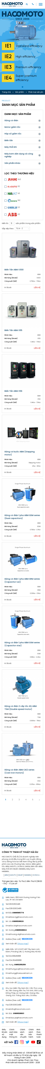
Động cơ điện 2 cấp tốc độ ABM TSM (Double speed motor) (20, 707)
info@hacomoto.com (20, 1009)
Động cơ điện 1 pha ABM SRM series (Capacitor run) (22, 580)
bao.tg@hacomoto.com (22, 917)
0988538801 (18, 1013)
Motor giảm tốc (12, 127)
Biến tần (8, 140)
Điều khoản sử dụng (4, 1033)
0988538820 (18, 921)
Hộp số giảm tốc (12, 134)
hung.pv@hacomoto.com (22, 969)
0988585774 (18, 913)
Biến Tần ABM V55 (13, 330)
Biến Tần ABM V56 (13, 391)
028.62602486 (15, 909)
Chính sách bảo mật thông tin (13, 1033)
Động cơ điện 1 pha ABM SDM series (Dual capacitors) (22, 516)
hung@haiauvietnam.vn (21, 973)
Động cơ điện (11, 121)
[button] (22, 87)
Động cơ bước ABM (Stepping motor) (19, 453)
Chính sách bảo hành (31, 1033)
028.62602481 (14, 904)
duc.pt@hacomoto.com (22, 1018)
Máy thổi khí (10, 147)
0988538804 (21, 930)
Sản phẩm (19, 92)
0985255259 (20, 965)
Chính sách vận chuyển (23, 1033)
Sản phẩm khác (12, 163)
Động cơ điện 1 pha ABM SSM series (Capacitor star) (22, 644)
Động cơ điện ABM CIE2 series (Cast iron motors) (19, 771)
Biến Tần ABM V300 (14, 270)
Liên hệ (37, 288)
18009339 (26, 939)
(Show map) (22, 944)
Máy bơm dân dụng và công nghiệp (18, 155)
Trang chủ (6, 92)
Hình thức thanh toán (39, 1033)
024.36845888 (14, 956)
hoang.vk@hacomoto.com (23, 934)
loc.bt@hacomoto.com (21, 926)
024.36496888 (15, 960)
